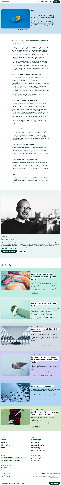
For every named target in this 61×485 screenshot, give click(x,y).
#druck (42, 375)
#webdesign (50, 314)
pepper (6, 2)
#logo (42, 21)
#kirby (34, 317)
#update (40, 317)
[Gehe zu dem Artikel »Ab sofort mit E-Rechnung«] (15, 392)
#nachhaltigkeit (43, 372)
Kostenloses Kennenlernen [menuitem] (13, 458)
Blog (32, 10)
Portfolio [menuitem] (5, 442)
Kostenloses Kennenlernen (44, 1)
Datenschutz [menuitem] (4, 468)
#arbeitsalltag (54, 394)
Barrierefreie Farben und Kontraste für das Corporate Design (43, 276)
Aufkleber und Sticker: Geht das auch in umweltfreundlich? (45, 413)
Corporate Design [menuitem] (38, 445)
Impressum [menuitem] (4, 467)
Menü (55, 1)
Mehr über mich (22, 251)
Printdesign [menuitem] (36, 448)
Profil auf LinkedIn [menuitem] (35, 458)
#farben (52, 289)
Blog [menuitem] (3, 448)
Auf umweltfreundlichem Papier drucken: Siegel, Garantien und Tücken (45, 359)
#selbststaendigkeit (49, 317)
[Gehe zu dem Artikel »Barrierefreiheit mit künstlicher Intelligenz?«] (15, 335)
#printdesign (49, 375)
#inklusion (45, 289)
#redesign (50, 24)
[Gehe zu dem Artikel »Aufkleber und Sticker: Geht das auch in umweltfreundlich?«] (15, 417)
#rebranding (42, 24)
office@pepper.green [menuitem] (10, 460)
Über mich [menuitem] (5, 445)
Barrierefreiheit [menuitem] (38, 450)
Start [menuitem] (3, 440)
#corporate (35, 21)
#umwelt (34, 372)
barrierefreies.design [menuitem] (36, 457)
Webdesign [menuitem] (36, 440)
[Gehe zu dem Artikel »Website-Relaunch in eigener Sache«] (15, 309)
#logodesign (48, 21)
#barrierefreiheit (36, 289)
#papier (51, 372)
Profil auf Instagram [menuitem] (36, 460)
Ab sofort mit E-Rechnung (42, 386)
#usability (53, 346)
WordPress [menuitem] (36, 442)
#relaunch (35, 24)
